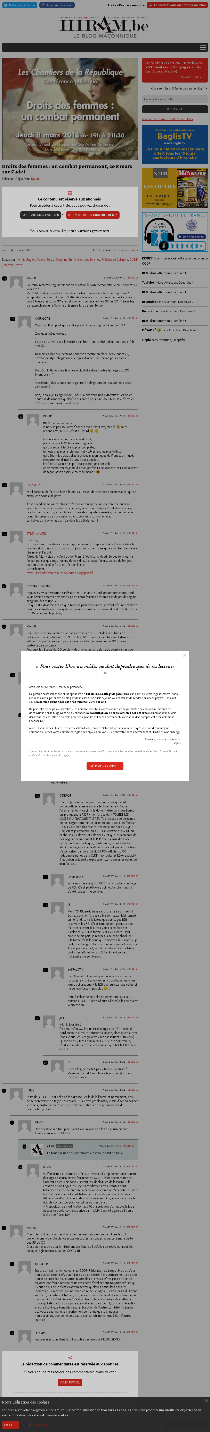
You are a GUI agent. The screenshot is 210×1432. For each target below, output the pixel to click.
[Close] (184, 655)
